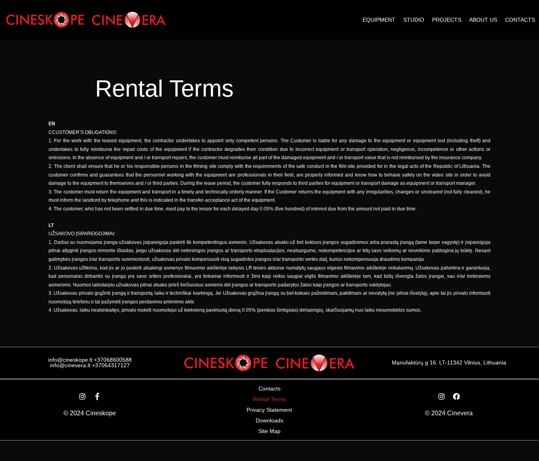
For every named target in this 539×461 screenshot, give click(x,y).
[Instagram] (82, 396)
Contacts (520, 20)
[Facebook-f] (97, 396)
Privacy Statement (269, 410)
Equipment (379, 20)
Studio (413, 20)
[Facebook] (456, 396)
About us (483, 20)
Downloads (269, 420)
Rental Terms (269, 399)
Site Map (269, 431)
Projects (446, 20)
